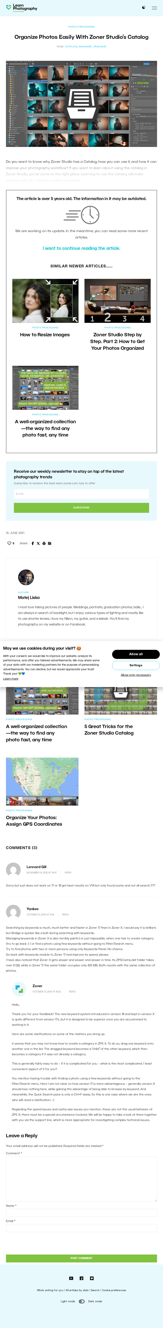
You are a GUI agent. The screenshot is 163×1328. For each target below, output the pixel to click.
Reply (68, 873)
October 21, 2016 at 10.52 (47, 992)
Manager (85, 47)
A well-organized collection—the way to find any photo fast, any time (45, 429)
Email (11, 1221)
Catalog (71, 47)
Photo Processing (81, 27)
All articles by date (77, 1290)
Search (95, 1290)
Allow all (136, 654)
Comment (14, 1153)
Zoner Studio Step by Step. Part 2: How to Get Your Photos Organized (117, 342)
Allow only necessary (136, 675)
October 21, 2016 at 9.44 (40, 915)
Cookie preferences (114, 1290)
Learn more (10, 679)
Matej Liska (29, 598)
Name (11, 1206)
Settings (136, 665)
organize (100, 47)
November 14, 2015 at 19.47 (42, 873)
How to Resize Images (45, 335)
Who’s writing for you (50, 1290)
